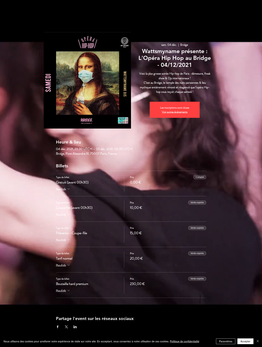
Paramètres (225, 341)
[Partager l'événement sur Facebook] (57, 326)
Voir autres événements (174, 112)
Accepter (245, 341)
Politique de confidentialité (184, 341)
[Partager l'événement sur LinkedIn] (75, 326)
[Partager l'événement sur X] (66, 326)
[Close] (258, 341)
